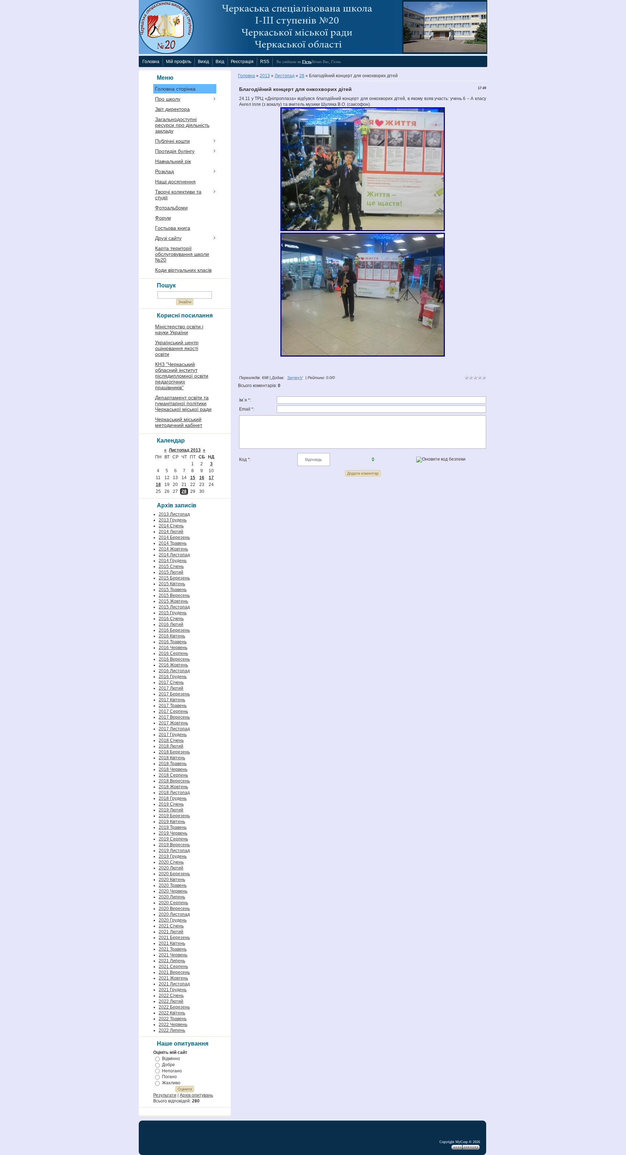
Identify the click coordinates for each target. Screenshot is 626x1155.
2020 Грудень (173, 920)
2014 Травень (173, 543)
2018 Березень (174, 752)
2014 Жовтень (173, 549)
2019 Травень (173, 827)
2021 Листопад (174, 983)
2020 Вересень (174, 908)
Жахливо (171, 1082)
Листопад (285, 75)
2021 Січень (171, 925)
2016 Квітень (172, 636)
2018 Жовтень (173, 786)
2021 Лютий (171, 931)
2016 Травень (173, 641)
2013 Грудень (173, 520)
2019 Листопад (174, 850)
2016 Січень (171, 618)
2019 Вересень (174, 844)
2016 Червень (173, 647)
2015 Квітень (172, 583)
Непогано (172, 1070)
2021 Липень (172, 960)
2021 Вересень (174, 972)
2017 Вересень (174, 717)
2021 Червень (173, 954)
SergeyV (294, 377)
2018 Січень (171, 740)
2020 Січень (171, 862)
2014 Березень (174, 537)
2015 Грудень (173, 612)
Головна (246, 75)
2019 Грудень (173, 856)
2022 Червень (173, 1024)
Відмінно (171, 1058)
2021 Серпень (173, 966)
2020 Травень (173, 885)
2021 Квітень (172, 943)
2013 (265, 75)
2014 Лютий (171, 531)
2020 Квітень (172, 879)
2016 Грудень (173, 676)
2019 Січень (171, 804)
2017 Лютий (171, 688)
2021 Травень (173, 949)
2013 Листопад (174, 514)
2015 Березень (174, 578)
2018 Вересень (174, 781)
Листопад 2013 (185, 450)
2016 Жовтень (173, 665)
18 (158, 484)
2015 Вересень (174, 595)
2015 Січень (171, 566)
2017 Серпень (173, 711)
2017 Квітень (172, 699)
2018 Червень (173, 769)
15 (192, 477)
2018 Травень (173, 763)
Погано (169, 1076)
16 (201, 477)
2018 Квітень (172, 757)
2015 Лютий (171, 572)
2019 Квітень (172, 821)
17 (211, 477)
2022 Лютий (171, 1001)
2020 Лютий (171, 868)
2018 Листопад (174, 792)
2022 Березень (174, 1007)
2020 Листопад (174, 914)
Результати (164, 1095)
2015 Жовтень (173, 601)
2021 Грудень (173, 989)
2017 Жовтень (173, 723)
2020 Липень (172, 897)
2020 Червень (173, 891)
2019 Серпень (173, 839)
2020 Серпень (173, 902)
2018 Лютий (171, 746)
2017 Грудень (173, 734)
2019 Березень (174, 815)
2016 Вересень (174, 659)
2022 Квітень (172, 1012)
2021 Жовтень (173, 978)
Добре (168, 1064)
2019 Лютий (171, 810)
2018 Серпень (173, 775)
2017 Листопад (174, 728)
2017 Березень (174, 694)
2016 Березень (174, 630)
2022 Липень (172, 1030)
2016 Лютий (171, 624)
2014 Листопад (174, 554)
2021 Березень (174, 937)
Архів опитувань (196, 1095)
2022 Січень (171, 995)
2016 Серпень (173, 653)
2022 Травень (173, 1018)
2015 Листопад (174, 607)
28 (184, 491)
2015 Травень (173, 589)
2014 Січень (171, 525)
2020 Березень (174, 873)
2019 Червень (173, 833)
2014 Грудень (173, 560)
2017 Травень (173, 705)
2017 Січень (171, 682)
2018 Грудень (173, 798)
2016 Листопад (174, 670)
